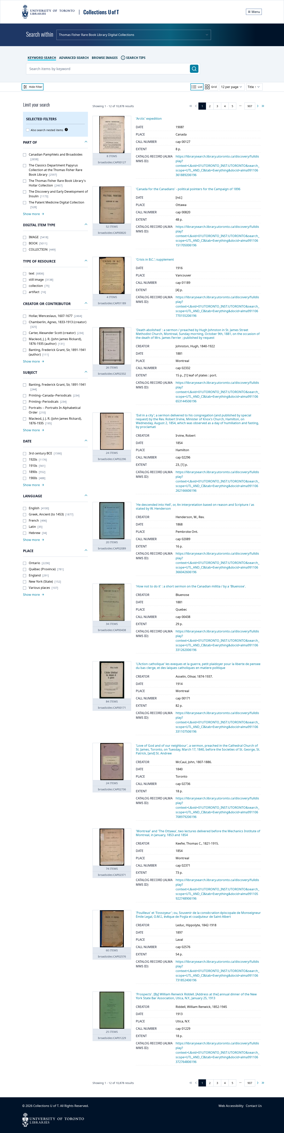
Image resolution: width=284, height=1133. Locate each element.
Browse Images (105, 58)
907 (249, 106)
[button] (55, 142)
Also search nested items (47, 130)
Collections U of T (46, 1106)
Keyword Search (42, 58)
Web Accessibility (231, 1106)
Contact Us (254, 1106)
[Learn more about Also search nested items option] (65, 129)
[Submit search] (194, 69)
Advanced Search (74, 58)
